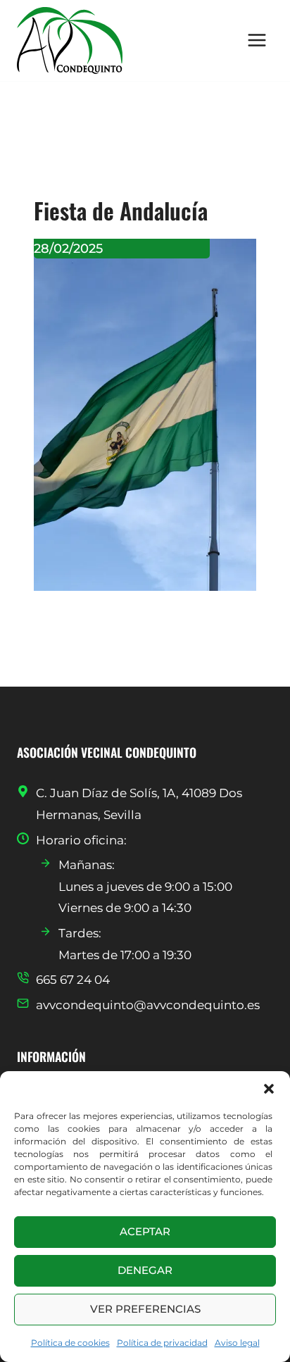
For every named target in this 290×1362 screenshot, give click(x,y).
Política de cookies (70, 1342)
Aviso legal (237, 1342)
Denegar (145, 1270)
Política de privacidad (162, 1342)
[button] (269, 1089)
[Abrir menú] (256, 40)
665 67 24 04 (73, 980)
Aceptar (145, 1231)
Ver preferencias (145, 1309)
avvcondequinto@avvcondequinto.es (148, 1005)
